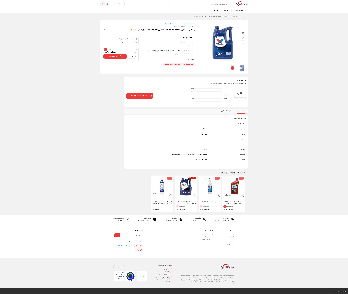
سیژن (334, 291)
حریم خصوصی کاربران (208, 237)
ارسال (117, 235)
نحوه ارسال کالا (230, 245)
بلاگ (233, 239)
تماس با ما (231, 237)
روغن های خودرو (236, 17)
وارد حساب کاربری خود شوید (138, 96)
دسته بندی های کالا (238, 10)
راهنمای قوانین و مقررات (207, 239)
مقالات (214, 10)
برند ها (225, 10)
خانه (243, 17)
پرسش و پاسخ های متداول (207, 234)
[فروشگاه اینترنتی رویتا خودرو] (242, 4)
